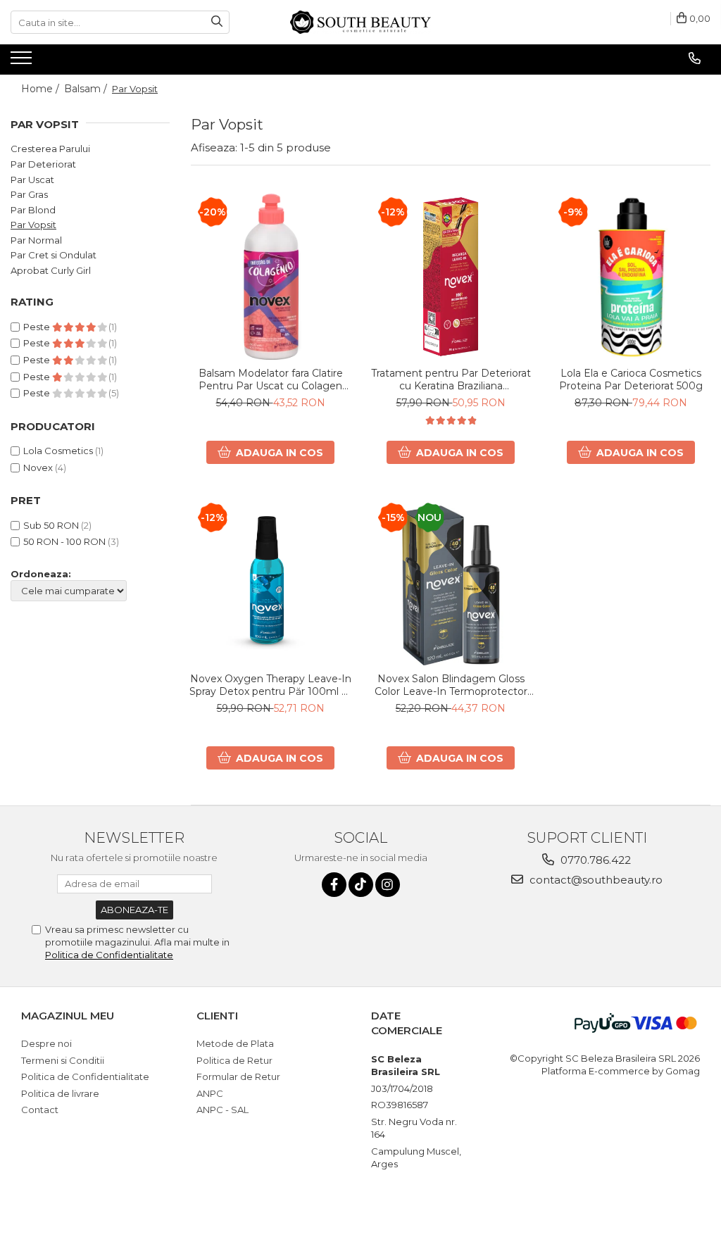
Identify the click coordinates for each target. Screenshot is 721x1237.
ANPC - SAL (222, 1109)
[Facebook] (334, 884)
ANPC (209, 1093)
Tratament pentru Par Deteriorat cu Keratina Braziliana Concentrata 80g (451, 379)
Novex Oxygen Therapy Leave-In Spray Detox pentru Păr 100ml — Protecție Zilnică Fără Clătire (270, 685)
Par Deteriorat (43, 164)
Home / (41, 88)
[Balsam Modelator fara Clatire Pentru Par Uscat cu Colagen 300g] (270, 277)
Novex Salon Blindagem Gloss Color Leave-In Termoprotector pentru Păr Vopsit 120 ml (451, 685)
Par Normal (36, 240)
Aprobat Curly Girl (51, 270)
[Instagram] (387, 884)
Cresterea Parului (50, 148)
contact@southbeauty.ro (595, 879)
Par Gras (29, 194)
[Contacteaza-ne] (694, 58)
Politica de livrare (60, 1093)
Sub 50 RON (51, 525)
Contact (39, 1109)
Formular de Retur (238, 1076)
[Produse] (23, 62)
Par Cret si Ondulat (53, 254)
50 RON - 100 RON (64, 541)
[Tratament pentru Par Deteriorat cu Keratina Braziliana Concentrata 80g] (451, 277)
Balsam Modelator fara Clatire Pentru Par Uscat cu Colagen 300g (271, 379)
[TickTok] (361, 884)
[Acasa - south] (360, 22)
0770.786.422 (594, 860)
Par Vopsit (33, 224)
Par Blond (33, 209)
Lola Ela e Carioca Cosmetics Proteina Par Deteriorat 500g (631, 379)
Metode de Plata (235, 1043)
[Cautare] (217, 22)
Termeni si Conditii (62, 1060)
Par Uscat (32, 179)
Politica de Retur (234, 1060)
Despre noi (46, 1043)
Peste (37, 326)
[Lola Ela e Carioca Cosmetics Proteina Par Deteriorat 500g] (631, 277)
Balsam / (87, 88)
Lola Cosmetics (58, 450)
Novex (38, 467)
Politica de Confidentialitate (109, 954)
